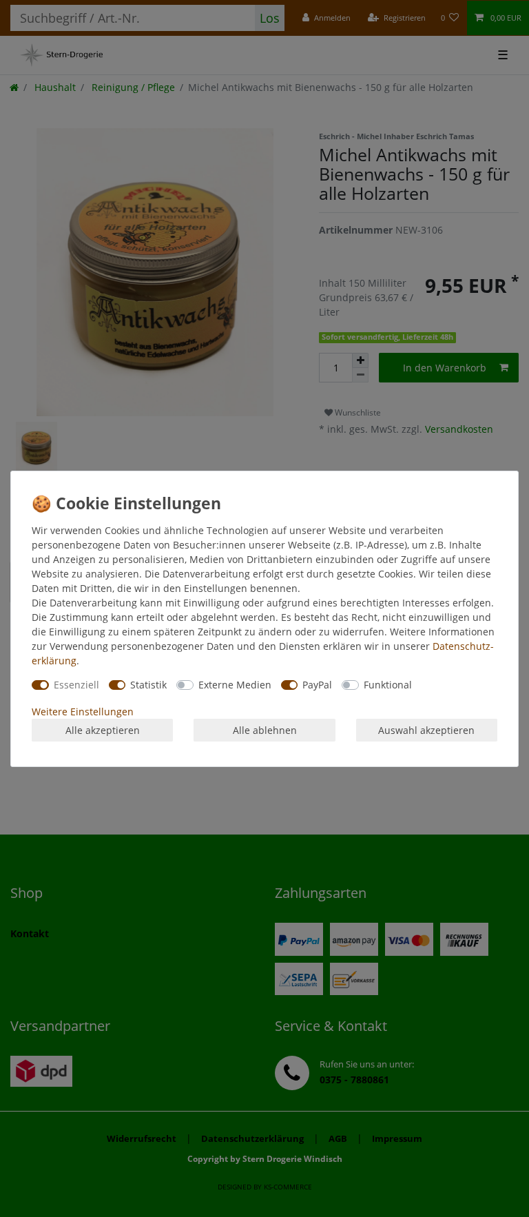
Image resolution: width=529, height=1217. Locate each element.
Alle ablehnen (265, 730)
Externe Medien (234, 684)
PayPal (317, 684)
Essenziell (76, 684)
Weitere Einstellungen (83, 711)
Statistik (148, 684)
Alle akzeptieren (102, 730)
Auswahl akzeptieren (426, 730)
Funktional (388, 684)
